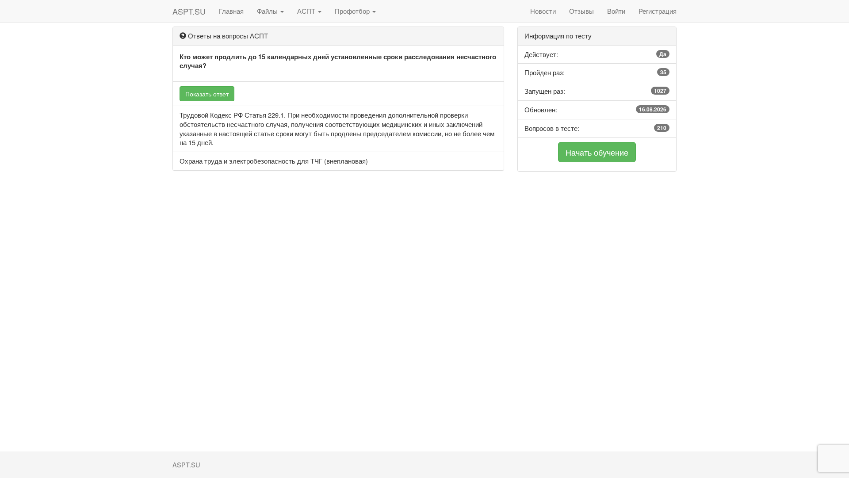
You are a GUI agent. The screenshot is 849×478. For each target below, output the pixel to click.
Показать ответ (207, 93)
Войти (616, 10)
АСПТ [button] (307, 10)
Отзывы (581, 10)
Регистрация (658, 10)
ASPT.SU (189, 11)
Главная (231, 10)
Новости (543, 10)
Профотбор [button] (353, 10)
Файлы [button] (268, 10)
